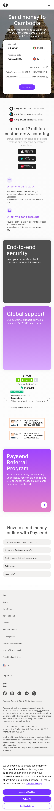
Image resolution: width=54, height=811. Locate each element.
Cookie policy (9, 636)
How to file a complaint (13, 650)
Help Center (8, 609)
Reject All (27, 799)
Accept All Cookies (27, 792)
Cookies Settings (27, 806)
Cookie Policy (34, 783)
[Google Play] (27, 159)
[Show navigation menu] (49, 4)
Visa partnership (10, 629)
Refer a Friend (9, 616)
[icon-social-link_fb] (5, 693)
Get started (27, 87)
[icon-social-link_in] (12, 693)
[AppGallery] (27, 166)
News (5, 602)
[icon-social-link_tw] (34, 693)
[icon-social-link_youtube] (19, 693)
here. (39, 710)
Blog (5, 595)
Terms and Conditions (12, 643)
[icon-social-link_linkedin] (27, 693)
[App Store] (27, 151)
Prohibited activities (12, 657)
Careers (6, 623)
